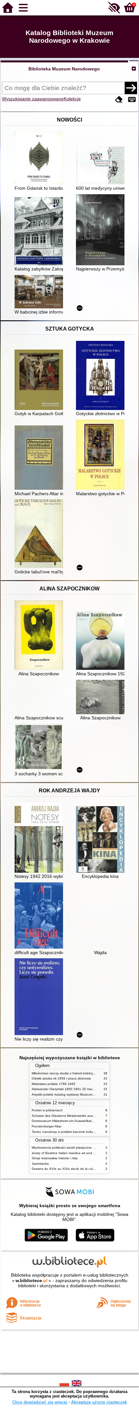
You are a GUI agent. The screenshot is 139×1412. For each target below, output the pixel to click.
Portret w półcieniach (47, 1110)
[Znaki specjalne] (132, 100)
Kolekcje (72, 98)
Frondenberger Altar (46, 1126)
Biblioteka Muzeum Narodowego (64, 68)
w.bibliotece (32, 1280)
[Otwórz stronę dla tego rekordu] (40, 159)
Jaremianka (40, 1163)
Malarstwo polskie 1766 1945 (53, 1084)
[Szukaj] (131, 88)
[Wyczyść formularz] (119, 100)
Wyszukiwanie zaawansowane (33, 98)
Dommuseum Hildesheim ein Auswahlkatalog (65, 1121)
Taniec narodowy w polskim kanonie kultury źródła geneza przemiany (83, 1132)
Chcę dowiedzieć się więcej (39, 1402)
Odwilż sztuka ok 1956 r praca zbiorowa (61, 1078)
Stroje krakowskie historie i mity (55, 1158)
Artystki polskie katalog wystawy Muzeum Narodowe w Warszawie (80, 1094)
